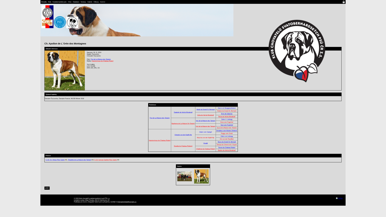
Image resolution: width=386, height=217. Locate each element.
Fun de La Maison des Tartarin (101, 59)
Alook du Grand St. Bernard (206, 109)
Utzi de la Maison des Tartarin (205, 126)
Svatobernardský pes (59, 2)
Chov (69, 2)
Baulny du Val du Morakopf (227, 150)
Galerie (89, 2)
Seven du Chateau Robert (226, 147)
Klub (49, 2)
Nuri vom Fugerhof (227, 125)
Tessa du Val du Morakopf (226, 116)
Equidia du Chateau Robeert (183, 146)
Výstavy (83, 2)
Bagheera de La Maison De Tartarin (183, 123)
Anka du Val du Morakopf (205, 115)
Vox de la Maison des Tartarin (205, 121)
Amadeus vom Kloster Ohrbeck (226, 130)
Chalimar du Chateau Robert (205, 149)
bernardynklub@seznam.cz (127, 202)
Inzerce (102, 2)
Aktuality (44, 2)
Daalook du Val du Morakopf (183, 112)
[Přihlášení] (344, 2)
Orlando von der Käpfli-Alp (183, 135)
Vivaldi (205, 143)
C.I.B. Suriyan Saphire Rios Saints (105, 160)
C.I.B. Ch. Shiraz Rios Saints (55, 160)
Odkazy (96, 2)
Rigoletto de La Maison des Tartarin (79, 160)
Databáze (76, 2)
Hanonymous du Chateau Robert (102, 61)
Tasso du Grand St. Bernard (227, 142)
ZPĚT (47, 188)
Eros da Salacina (226, 114)
